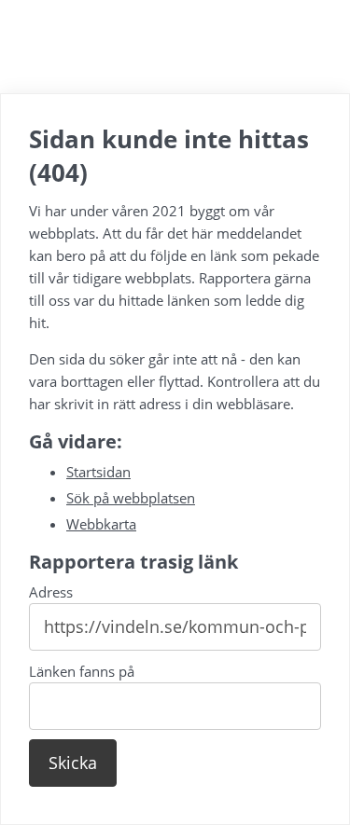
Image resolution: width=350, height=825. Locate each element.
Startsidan (98, 471)
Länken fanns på (81, 671)
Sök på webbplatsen (130, 497)
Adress (51, 592)
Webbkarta (101, 524)
